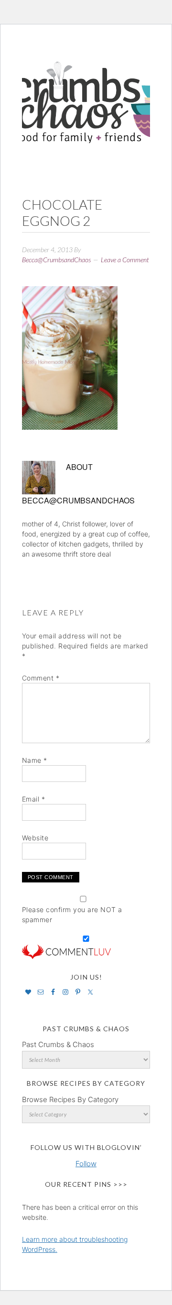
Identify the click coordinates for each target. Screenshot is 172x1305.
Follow (86, 1163)
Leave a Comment (125, 260)
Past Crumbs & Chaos (58, 1044)
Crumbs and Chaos (86, 92)
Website (35, 838)
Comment (41, 678)
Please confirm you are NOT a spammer (72, 914)
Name (34, 760)
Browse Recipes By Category (70, 1099)
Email (33, 799)
